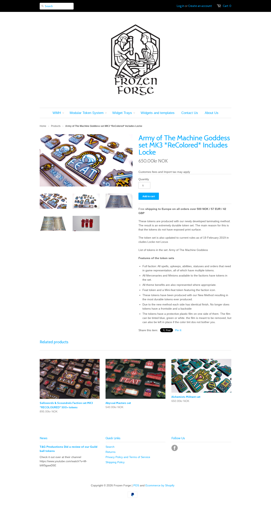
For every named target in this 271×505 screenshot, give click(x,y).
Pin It (178, 330)
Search (110, 446)
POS (136, 485)
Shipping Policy (115, 462)
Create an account (200, 6)
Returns (110, 451)
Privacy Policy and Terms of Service (128, 457)
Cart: (227, 6)
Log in (180, 6)
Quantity (143, 179)
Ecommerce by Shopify (159, 485)
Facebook (174, 448)
